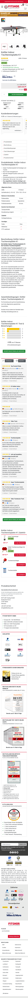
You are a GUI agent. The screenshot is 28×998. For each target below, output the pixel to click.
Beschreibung (7, 145)
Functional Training (7, 983)
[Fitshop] (11, 6)
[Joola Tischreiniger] (5, 538)
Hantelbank (18, 969)
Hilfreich (6, 381)
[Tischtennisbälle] (5, 570)
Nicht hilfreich (13, 381)
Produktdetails (8, 142)
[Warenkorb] (26, 9)
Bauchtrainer (18, 983)
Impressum (17, 947)
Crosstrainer (6, 961)
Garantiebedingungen (10, 148)
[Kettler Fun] (3, 20)
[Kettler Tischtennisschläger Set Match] (5, 549)
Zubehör (6, 154)
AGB (3, 944)
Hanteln (17, 972)
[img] (14, 76)
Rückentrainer (6, 986)
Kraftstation (6, 967)
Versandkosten (5, 950)
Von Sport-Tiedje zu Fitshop (8, 868)
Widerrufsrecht (18, 950)
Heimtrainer (5, 978)
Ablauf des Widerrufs (20, 953)
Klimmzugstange (19, 986)
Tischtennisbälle (12, 570)
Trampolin (17, 967)
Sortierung (9, 360)
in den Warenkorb (17, 94)
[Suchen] (26, 5)
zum (6, 931)
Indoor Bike (5, 972)
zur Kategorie (21, 564)
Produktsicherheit (8, 158)
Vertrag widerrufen (14, 936)
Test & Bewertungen (9, 151)
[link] (8, 639)
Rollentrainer (18, 978)
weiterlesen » (18, 130)
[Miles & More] (14, 914)
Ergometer (18, 961)
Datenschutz (18, 944)
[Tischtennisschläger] (5, 560)
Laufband (5, 964)
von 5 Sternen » (11, 116)
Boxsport (5, 975)
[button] (4, 47)
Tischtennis (5, 969)
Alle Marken (5, 993)
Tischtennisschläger (13, 560)
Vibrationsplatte (19, 989)
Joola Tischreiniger (13, 536)
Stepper (4, 981)
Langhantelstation (19, 981)
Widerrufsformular (6, 953)
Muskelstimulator (7, 989)
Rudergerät (18, 964)
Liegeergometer (19, 975)
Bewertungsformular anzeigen (14, 351)
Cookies (4, 947)
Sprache (21, 360)
